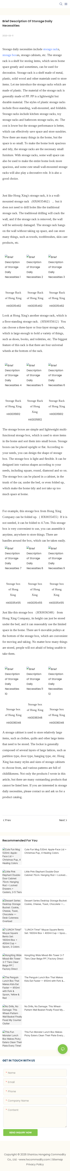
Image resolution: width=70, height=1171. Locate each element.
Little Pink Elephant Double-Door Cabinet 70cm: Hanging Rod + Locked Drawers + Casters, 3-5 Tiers (44, 873)
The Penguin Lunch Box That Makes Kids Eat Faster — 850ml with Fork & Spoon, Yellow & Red (43, 979)
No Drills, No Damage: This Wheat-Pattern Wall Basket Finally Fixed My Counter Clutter (43, 1008)
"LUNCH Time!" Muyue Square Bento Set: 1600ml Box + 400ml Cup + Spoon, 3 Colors (45, 931)
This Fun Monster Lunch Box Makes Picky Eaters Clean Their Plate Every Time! (43, 1034)
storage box (9, 55)
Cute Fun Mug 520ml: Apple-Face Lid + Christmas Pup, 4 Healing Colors (45, 851)
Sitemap (57, 1159)
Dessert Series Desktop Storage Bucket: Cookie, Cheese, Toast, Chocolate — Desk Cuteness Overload (45, 902)
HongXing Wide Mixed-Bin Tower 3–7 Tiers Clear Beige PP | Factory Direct (44, 957)
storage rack (50, 49)
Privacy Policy (35, 1164)
